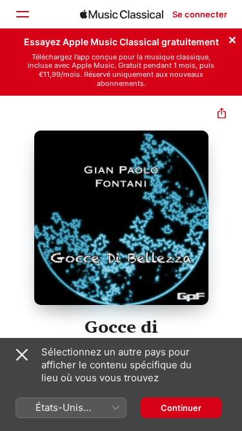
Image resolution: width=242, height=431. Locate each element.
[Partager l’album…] (221, 115)
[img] (121, 14)
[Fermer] (232, 38)
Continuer (181, 408)
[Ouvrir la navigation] (22, 14)
